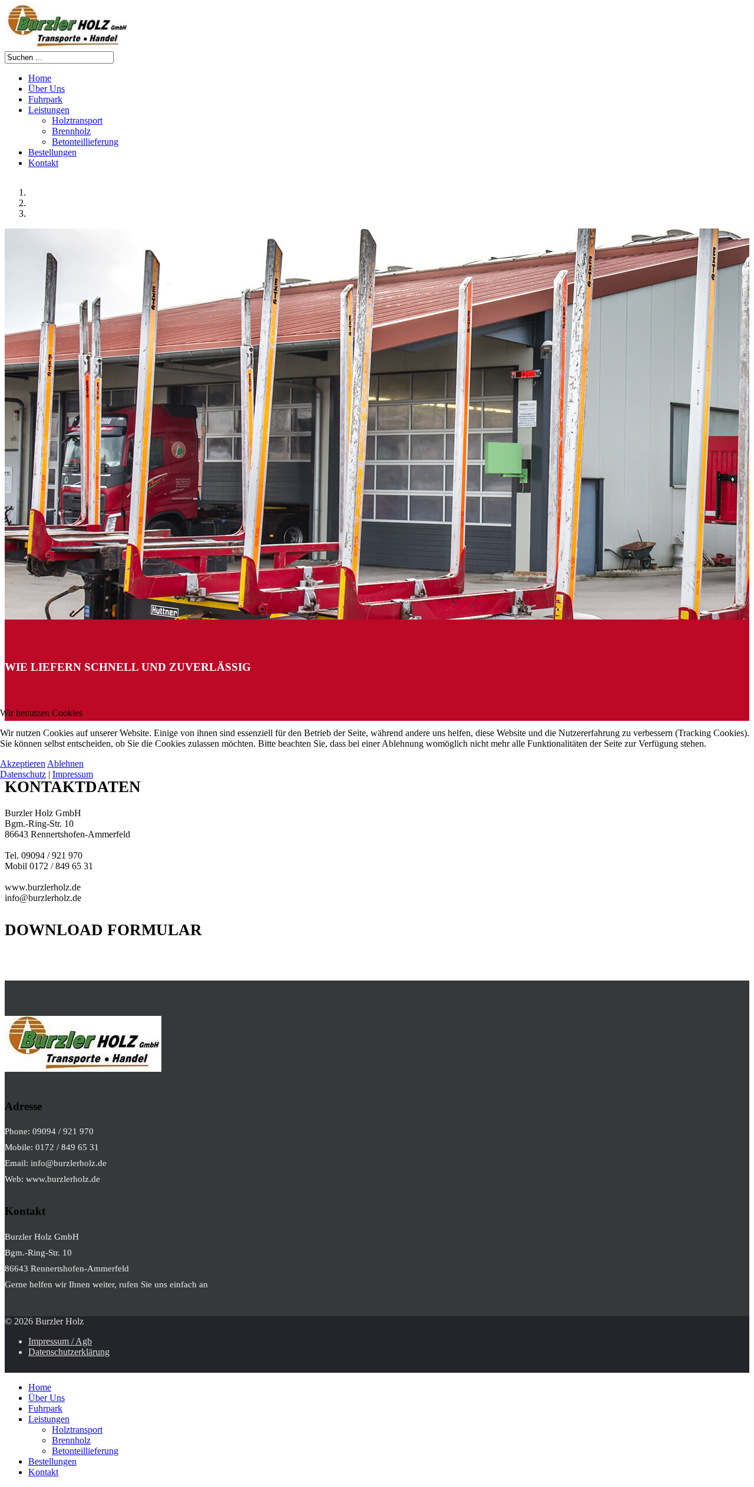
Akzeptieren (22, 764)
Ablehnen (65, 764)
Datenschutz (23, 774)
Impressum (72, 774)
